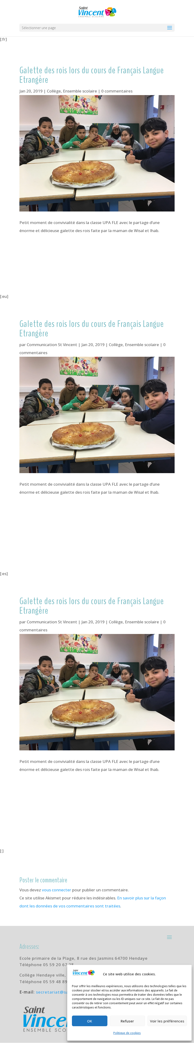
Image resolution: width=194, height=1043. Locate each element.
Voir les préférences (167, 1021)
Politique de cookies (127, 1033)
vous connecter (56, 890)
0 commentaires (116, 91)
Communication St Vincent (52, 344)
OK (89, 1021)
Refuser (127, 1021)
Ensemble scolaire (80, 91)
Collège (54, 91)
